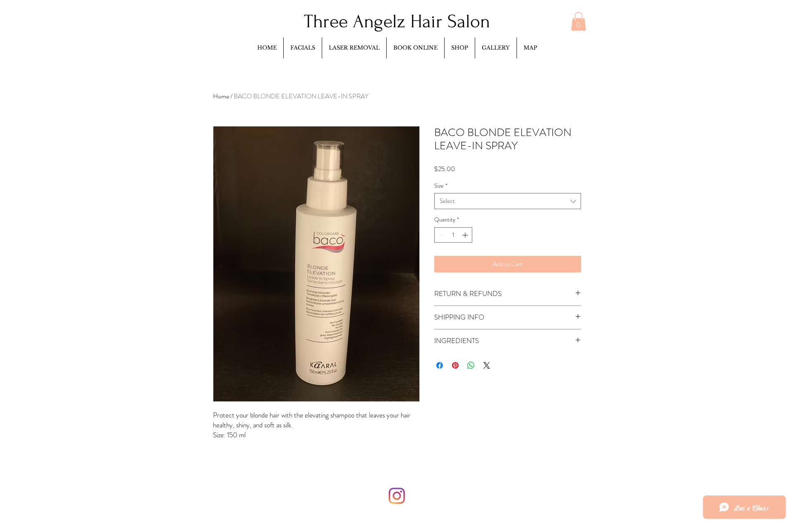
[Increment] (466, 235)
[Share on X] (487, 365)
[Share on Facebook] (440, 365)
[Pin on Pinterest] (455, 365)
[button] (578, 21)
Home (221, 96)
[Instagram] (397, 496)
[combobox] (507, 201)
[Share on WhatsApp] (471, 365)
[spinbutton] (453, 235)
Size (440, 186)
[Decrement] (440, 235)
